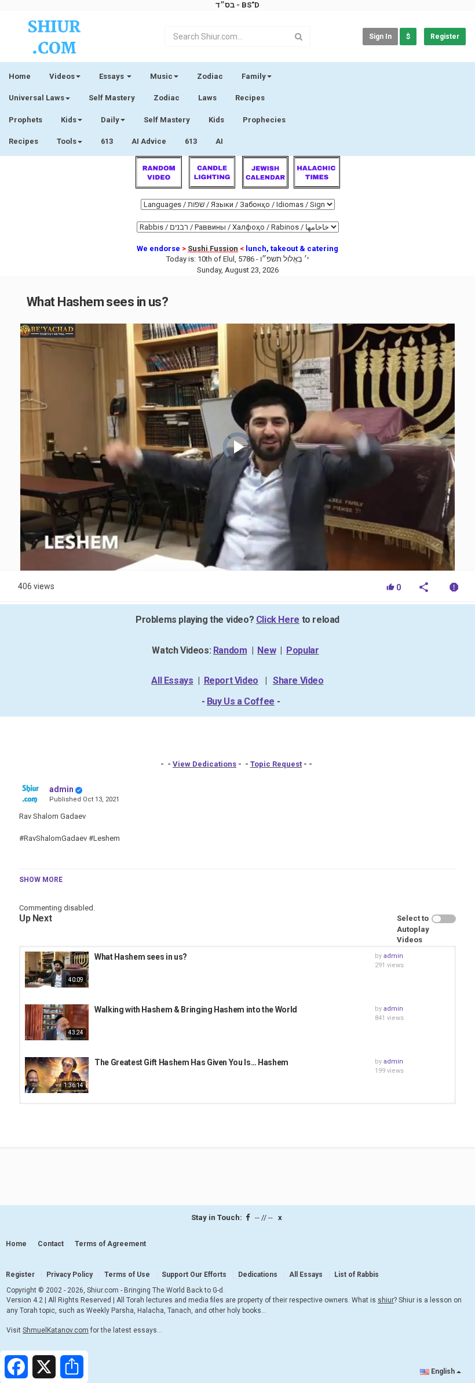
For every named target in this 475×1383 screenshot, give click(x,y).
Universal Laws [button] (36, 97)
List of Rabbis (356, 1275)
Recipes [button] (23, 141)
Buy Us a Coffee (241, 701)
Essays (112, 76)
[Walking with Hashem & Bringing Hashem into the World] (57, 1022)
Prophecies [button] (264, 119)
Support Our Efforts (194, 1275)
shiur (386, 1300)
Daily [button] (110, 119)
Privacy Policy (69, 1275)
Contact (51, 1244)
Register (444, 36)
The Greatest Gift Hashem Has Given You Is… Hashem (191, 1062)
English (442, 1371)
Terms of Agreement (110, 1244)
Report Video (231, 680)
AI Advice (148, 141)
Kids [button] (68, 119)
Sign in (380, 36)
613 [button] (191, 141)
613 (107, 141)
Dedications (257, 1275)
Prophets (25, 119)
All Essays (172, 680)
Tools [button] (66, 141)
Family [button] (254, 76)
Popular (302, 650)
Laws (207, 97)
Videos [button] (62, 76)
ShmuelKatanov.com (56, 1330)
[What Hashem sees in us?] (57, 970)
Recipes (250, 97)
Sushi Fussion (213, 248)
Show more (41, 880)
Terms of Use (127, 1275)
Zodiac (167, 97)
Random (230, 650)
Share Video (298, 680)
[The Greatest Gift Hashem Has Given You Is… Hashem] (57, 1075)
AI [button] (219, 141)
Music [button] (161, 76)
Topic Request (276, 764)
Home (20, 76)
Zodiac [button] (210, 76)
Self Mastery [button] (167, 119)
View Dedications (204, 764)
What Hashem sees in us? (140, 956)
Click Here (277, 619)
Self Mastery (112, 97)
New (266, 650)
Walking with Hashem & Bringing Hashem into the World (195, 1009)
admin (61, 789)
